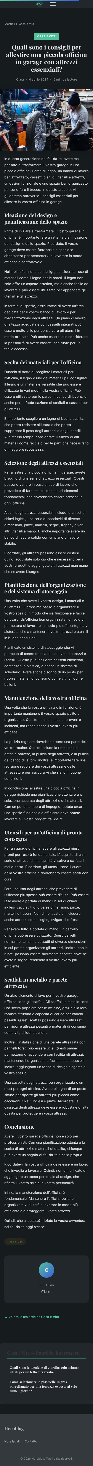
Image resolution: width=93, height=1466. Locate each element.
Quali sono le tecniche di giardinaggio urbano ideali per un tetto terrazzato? (44, 1369)
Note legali (11, 1441)
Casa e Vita (26, 23)
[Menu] (53, 3)
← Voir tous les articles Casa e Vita (31, 1317)
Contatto (31, 1441)
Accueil (10, 23)
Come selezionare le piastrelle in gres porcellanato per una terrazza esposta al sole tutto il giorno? (43, 1386)
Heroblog (14, 1428)
